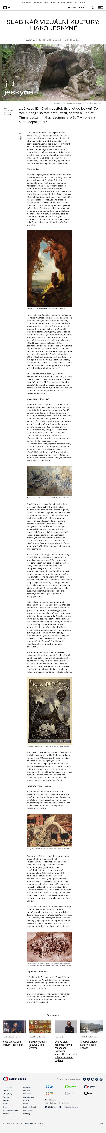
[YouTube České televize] (92, 1080)
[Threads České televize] (101, 1080)
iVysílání (52, 3)
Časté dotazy (28, 1110)
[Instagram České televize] (84, 1080)
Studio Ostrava (28, 1097)
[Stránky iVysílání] (93, 1086)
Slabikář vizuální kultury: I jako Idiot (13, 1043)
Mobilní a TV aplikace (10, 1110)
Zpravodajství (37, 3)
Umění (67, 40)
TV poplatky (7, 1094)
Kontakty (26, 1114)
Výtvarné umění (57, 40)
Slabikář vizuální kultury (34, 40)
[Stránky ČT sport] (70, 1087)
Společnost (76, 40)
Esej (47, 40)
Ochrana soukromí (28, 1123)
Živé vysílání (7, 1090)
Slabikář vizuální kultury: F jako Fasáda (89, 1044)
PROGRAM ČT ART (77, 7)
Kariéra (25, 1104)
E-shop (5, 1107)
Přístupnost (40, 1123)
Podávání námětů (29, 1107)
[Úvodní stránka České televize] (14, 1080)
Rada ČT (26, 1100)
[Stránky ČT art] (69, 1094)
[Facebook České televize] (88, 1080)
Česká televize (26, 3)
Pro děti (70, 3)
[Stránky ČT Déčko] (49, 1094)
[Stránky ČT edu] (93, 1093)
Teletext (6, 1097)
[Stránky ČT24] (50, 1087)
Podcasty (6, 1100)
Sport (46, 3)
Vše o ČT (82, 3)
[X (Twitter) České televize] (97, 1080)
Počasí (5, 1104)
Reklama (26, 1090)
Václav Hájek (8, 110)
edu (76, 3)
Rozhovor (58, 1037)
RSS (101, 1123)
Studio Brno (27, 1094)
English (18, 1123)
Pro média (27, 1087)
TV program (61, 3)
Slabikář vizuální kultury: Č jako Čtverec (38, 1044)
